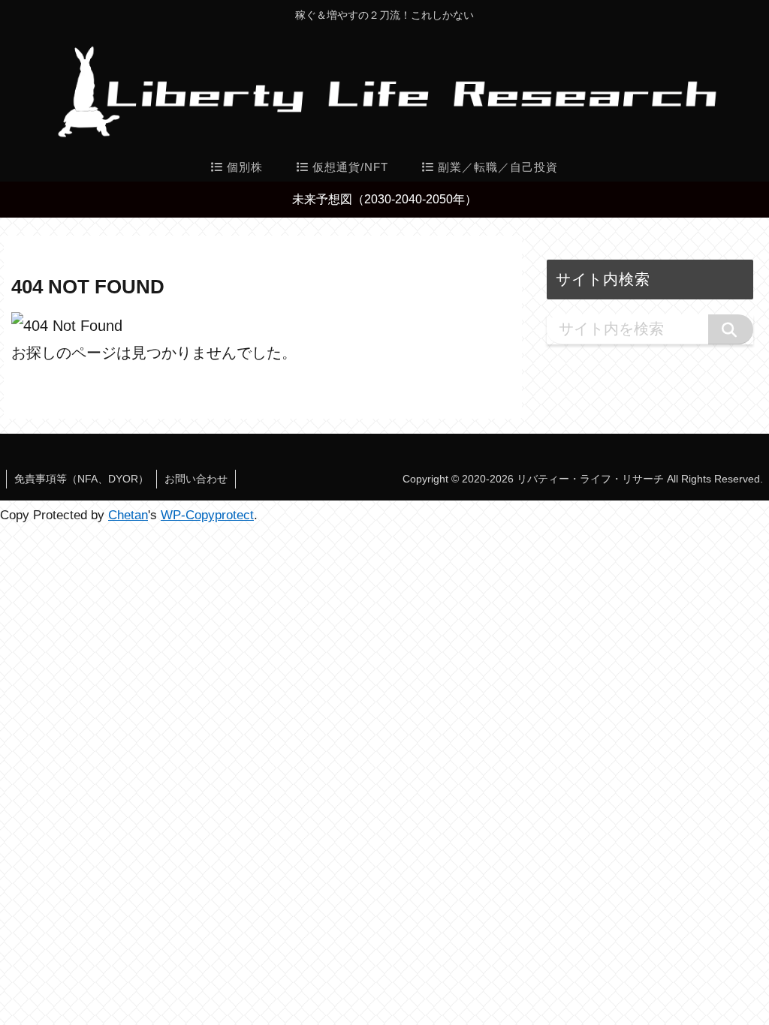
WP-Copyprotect (207, 515)
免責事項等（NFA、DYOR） (81, 479)
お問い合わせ (196, 479)
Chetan (128, 515)
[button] (730, 329)
